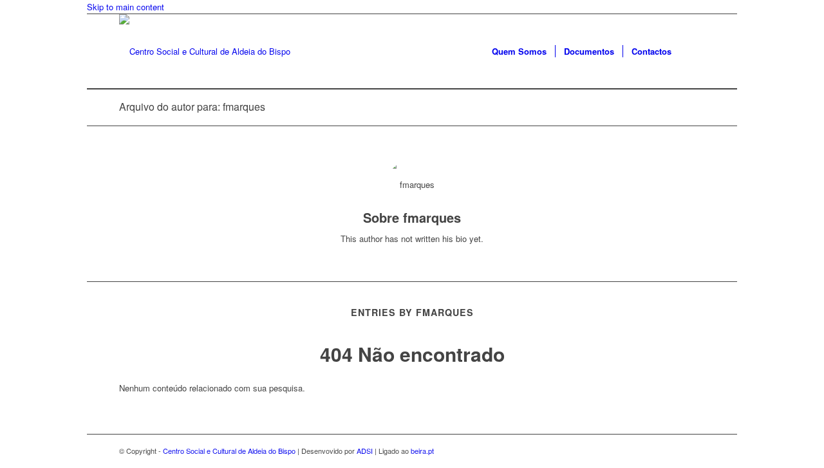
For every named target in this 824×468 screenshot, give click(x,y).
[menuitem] (519, 51)
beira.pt (422, 450)
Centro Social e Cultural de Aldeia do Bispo (229, 450)
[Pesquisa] (692, 51)
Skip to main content (125, 7)
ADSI (365, 450)
